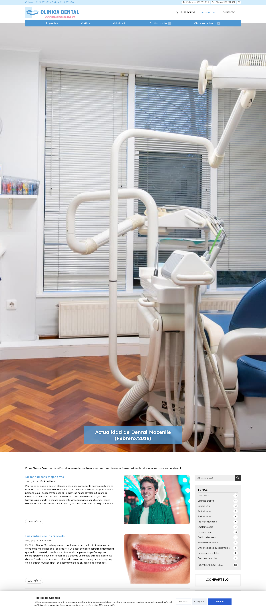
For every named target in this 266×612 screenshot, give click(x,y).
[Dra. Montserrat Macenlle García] (52, 12)
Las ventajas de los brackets (44, 536)
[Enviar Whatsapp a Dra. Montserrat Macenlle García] (239, 2)
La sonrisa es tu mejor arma (44, 476)
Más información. (107, 605)
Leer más (33, 521)
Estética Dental (48, 481)
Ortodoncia (46, 540)
